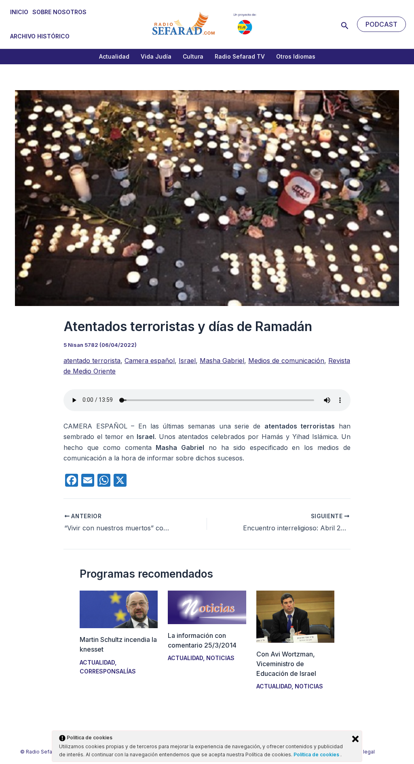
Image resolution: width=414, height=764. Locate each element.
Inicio (19, 11)
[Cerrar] (355, 739)
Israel (187, 361)
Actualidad (114, 56)
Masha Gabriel (222, 361)
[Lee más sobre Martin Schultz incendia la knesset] (119, 609)
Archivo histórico (40, 36)
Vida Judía (156, 56)
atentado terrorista (91, 361)
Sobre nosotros (59, 11)
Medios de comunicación (286, 361)
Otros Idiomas (295, 56)
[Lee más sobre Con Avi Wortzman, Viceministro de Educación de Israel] (295, 616)
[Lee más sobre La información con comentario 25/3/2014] (207, 607)
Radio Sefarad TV (240, 56)
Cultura (193, 56)
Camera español (150, 361)
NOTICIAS (220, 657)
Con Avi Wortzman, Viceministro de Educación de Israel (286, 663)
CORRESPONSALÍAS (108, 671)
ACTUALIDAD (97, 662)
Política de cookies (317, 754)
